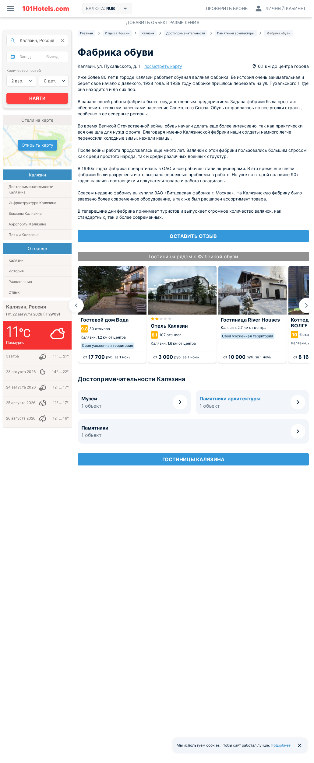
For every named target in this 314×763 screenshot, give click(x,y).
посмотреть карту (163, 66)
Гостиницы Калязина (193, 459)
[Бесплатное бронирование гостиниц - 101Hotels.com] (45, 8)
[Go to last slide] (76, 305)
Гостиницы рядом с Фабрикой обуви (193, 256)
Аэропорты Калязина (27, 224)
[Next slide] (306, 305)
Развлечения (20, 281)
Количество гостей (23, 70)
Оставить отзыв (193, 236)
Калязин (16, 260)
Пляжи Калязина (24, 234)
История (16, 271)
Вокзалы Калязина (25, 213)
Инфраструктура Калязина (32, 202)
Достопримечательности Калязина (31, 189)
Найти (37, 98)
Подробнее (281, 745)
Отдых (14, 292)
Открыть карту (37, 145)
